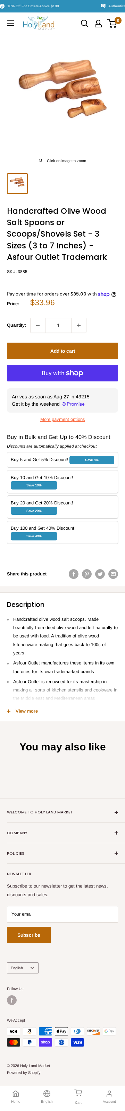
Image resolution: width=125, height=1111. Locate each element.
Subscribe (28, 935)
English (17, 968)
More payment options (62, 419)
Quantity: (16, 325)
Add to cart (62, 351)
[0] (112, 23)
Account (109, 1101)
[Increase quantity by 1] (79, 325)
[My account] (98, 23)
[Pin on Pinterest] (87, 574)
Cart (78, 1102)
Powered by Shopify (24, 1072)
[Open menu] (10, 23)
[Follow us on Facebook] (12, 1000)
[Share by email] (113, 574)
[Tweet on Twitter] (100, 574)
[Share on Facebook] (73, 574)
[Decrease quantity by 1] (38, 325)
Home (15, 1101)
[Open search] (85, 23)
